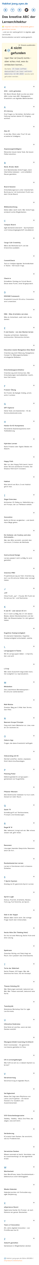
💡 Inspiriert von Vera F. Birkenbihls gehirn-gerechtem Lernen (18, 28)
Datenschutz (18, 1261)
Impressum (8, 1261)
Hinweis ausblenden (27, 45)
